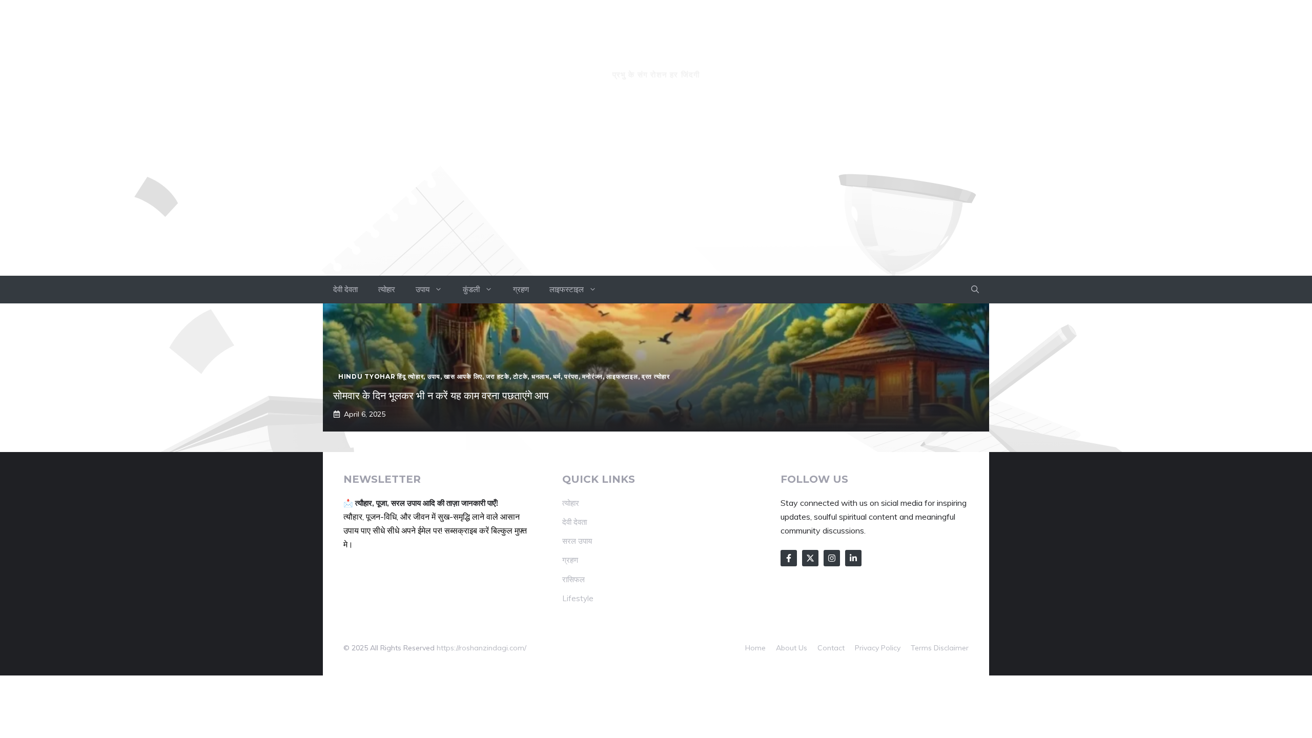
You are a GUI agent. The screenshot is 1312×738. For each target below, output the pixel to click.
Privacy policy (877, 647)
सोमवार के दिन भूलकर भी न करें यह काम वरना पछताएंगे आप (441, 395)
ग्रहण (521, 289)
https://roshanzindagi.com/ (481, 647)
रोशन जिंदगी (656, 55)
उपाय (422, 289)
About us (791, 647)
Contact (831, 647)
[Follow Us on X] (810, 558)
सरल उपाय (577, 541)
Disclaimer (951, 647)
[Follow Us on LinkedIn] (853, 558)
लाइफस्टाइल (566, 289)
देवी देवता (345, 289)
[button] (975, 289)
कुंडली (471, 289)
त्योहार (386, 289)
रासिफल (573, 579)
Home (755, 647)
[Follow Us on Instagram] (832, 558)
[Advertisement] (655, 199)
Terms (921, 647)
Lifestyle (577, 598)
